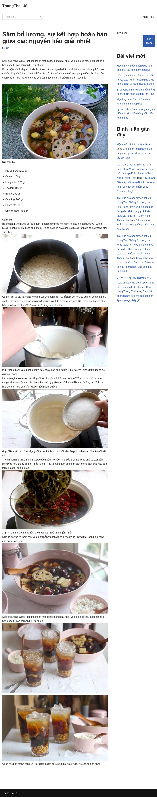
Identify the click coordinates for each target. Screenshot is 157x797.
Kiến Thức (148, 17)
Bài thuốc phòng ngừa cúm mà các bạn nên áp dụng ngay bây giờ (135, 296)
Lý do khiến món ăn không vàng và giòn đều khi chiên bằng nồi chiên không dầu (136, 113)
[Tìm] (41, 17)
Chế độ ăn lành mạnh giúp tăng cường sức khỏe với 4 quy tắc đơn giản (134, 153)
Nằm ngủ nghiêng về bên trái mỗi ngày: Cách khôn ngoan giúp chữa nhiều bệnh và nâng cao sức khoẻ (135, 79)
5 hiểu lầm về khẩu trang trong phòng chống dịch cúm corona (136, 224)
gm (7, 48)
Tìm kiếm (122, 33)
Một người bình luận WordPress (134, 144)
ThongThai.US (10, 793)
